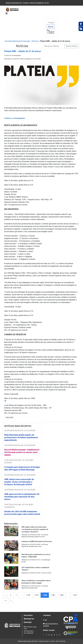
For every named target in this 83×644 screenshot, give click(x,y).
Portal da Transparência (37, 3)
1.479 (36, 595)
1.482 (61, 595)
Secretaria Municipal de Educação (17, 41)
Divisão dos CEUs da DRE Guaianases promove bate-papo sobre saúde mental (22, 512)
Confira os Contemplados (14, 118)
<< (11, 595)
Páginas (51, 31)
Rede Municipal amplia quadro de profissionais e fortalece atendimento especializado (21, 437)
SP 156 (47, 3)
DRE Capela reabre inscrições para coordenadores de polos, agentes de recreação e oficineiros (35, 529)
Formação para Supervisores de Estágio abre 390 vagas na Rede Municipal (22, 468)
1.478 (28, 595)
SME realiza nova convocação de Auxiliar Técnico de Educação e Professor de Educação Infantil (19, 482)
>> (5, 600)
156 (46, 620)
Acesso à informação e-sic (14, 3)
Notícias (51, 33)
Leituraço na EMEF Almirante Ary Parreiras (37, 541)
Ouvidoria (26, 3)
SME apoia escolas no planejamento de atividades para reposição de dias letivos (21, 496)
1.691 (75, 595)
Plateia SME (9, 417)
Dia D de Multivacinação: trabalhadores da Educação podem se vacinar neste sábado (21, 452)
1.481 (53, 595)
